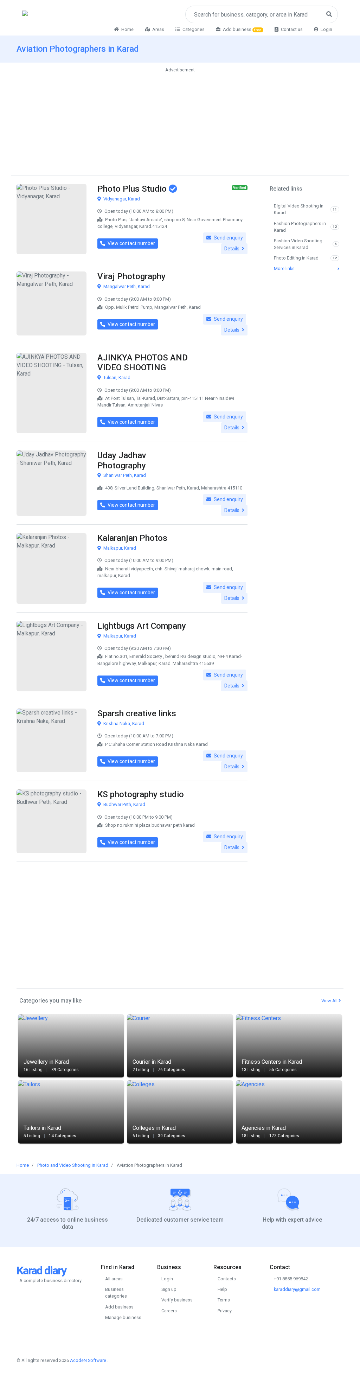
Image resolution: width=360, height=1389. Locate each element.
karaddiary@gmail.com (297, 1289)
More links (284, 268)
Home (127, 29)
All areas (114, 1278)
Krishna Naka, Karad (123, 723)
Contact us (291, 29)
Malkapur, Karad (119, 548)
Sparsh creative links (136, 713)
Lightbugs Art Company (141, 626)
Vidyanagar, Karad (121, 198)
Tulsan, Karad (116, 377)
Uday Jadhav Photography (121, 460)
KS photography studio (140, 794)
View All (330, 1000)
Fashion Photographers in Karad (305, 227)
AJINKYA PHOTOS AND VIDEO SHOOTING (142, 363)
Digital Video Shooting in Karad (305, 209)
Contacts (227, 1278)
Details (232, 248)
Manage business (123, 1317)
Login (326, 29)
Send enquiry (228, 238)
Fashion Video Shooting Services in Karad (305, 244)
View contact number (131, 243)
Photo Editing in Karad (305, 258)
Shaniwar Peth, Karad (124, 475)
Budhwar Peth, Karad (123, 804)
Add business (242, 29)
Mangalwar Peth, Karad (126, 286)
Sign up (168, 1289)
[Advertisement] (180, 123)
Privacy (225, 1310)
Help (222, 1289)
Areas (157, 29)
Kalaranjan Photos (132, 538)
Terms (224, 1299)
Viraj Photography (131, 276)
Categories (193, 29)
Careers (169, 1310)
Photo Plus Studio (133, 189)
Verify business (177, 1299)
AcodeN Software (88, 1360)
